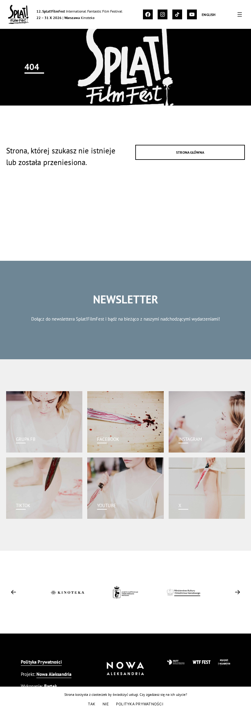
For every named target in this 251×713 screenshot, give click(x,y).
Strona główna (190, 152)
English (208, 14)
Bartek (50, 686)
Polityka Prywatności (41, 662)
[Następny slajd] (237, 592)
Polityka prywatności (139, 704)
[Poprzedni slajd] (13, 592)
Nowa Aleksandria (53, 674)
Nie (106, 704)
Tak (91, 704)
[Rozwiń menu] (239, 14)
